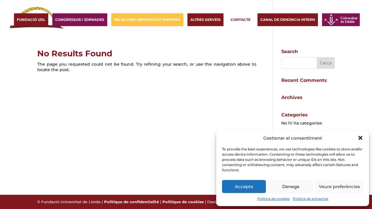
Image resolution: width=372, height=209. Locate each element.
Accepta (244, 186)
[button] (360, 138)
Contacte (240, 19)
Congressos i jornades (79, 19)
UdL (328, 19)
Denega (290, 186)
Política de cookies (273, 199)
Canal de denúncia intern (287, 19)
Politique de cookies (183, 201)
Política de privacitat (310, 199)
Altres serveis (205, 19)
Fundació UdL (31, 19)
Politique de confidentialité (131, 201)
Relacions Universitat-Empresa (147, 19)
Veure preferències (339, 186)
